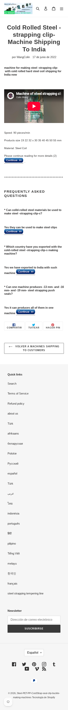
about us (13, 413)
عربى (11, 493)
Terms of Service (18, 393)
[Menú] (62, 8)
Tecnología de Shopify (43, 697)
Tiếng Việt (14, 553)
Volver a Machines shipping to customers (36, 348)
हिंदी (10, 533)
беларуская (15, 443)
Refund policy (16, 403)
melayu (12, 563)
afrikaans (13, 433)
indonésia (13, 513)
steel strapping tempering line (25, 593)
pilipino (12, 543)
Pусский (13, 463)
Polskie (12, 453)
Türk (10, 423)
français (12, 583)
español (12, 473)
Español (32, 652)
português (14, 523)
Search (12, 383)
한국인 (12, 573)
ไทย (10, 503)
